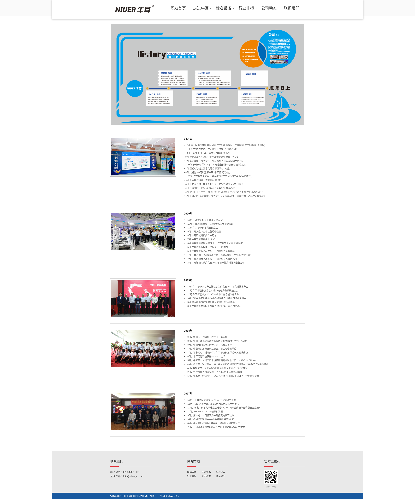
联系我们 (291, 8)
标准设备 (223, 8)
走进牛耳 (201, 8)
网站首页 (178, 8)
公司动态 (269, 8)
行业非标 (246, 8)
